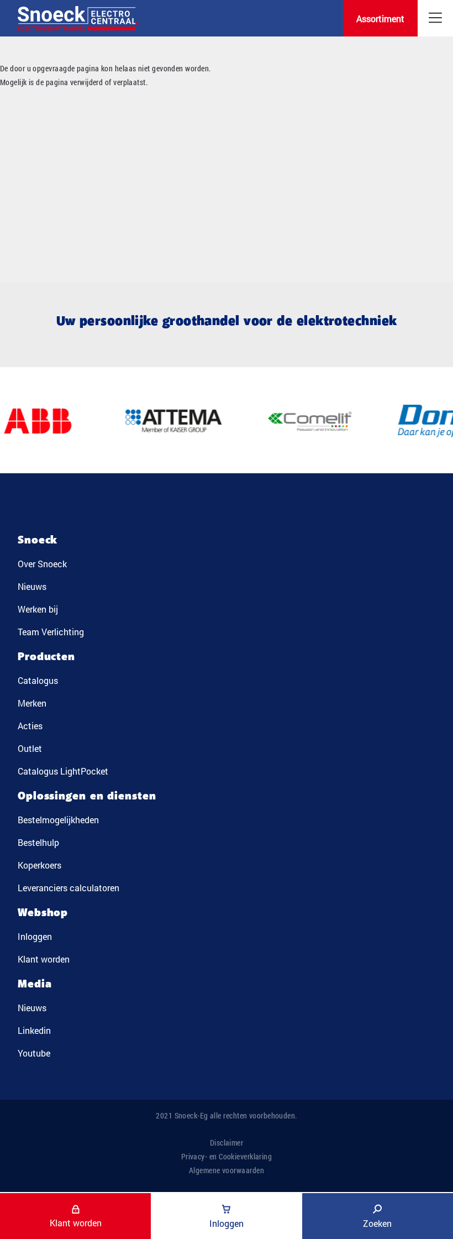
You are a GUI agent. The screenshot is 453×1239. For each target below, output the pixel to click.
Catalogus (38, 680)
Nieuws (32, 586)
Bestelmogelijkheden (58, 819)
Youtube (34, 1053)
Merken (32, 703)
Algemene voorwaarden (226, 1170)
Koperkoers (39, 865)
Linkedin (34, 1030)
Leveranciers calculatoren (68, 887)
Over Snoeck (42, 563)
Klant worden (44, 959)
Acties (30, 725)
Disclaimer (227, 1142)
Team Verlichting (51, 631)
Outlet (30, 748)
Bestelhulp (38, 842)
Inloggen (35, 936)
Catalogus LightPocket (63, 771)
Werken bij (38, 609)
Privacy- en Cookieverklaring (226, 1156)
